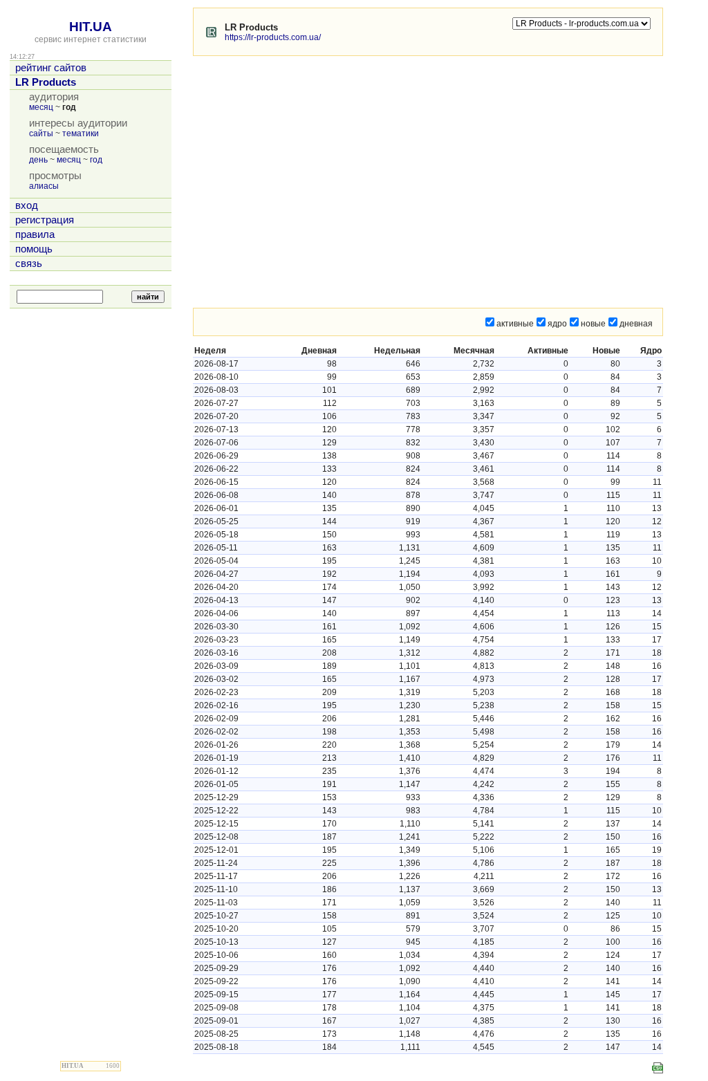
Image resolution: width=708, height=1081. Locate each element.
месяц (41, 107)
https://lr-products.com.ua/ (273, 37)
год (96, 160)
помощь (34, 249)
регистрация (44, 219)
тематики (80, 133)
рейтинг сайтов (50, 67)
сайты (41, 133)
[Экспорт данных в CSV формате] (657, 1067)
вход (26, 205)
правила (35, 234)
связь (28, 263)
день (38, 160)
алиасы (44, 186)
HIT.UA (90, 26)
